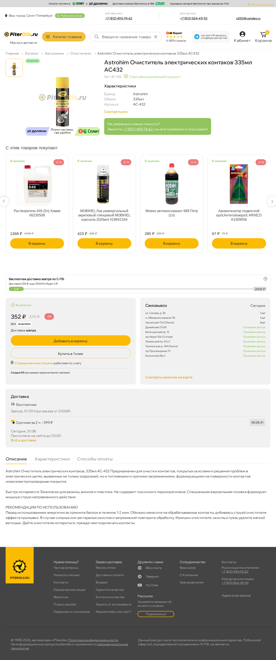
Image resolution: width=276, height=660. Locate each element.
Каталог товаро (67, 37)
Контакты (61, 582)
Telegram (152, 576)
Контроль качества (110, 597)
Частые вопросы (66, 568)
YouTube (152, 585)
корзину (37, 243)
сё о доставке (23, 440)
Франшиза (188, 568)
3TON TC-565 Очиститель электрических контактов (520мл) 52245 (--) (171, 215)
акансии (61, 597)
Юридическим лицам (69, 590)
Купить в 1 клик (70, 353)
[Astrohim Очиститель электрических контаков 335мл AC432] (62, 101)
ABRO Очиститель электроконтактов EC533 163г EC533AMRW (104, 215)
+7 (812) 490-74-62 (118, 18)
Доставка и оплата (110, 575)
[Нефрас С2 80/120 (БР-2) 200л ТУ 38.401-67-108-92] (37, 182)
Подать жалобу (65, 604)
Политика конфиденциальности (93, 640)
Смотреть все (116, 111)
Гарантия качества (110, 590)
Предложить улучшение (72, 612)
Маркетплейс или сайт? (113, 612)
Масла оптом (105, 568)
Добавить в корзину (71, 341)
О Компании (189, 575)
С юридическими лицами (34, 363)
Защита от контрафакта (114, 604)
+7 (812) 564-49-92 (194, 18)
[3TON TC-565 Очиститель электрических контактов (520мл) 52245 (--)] (171, 182)
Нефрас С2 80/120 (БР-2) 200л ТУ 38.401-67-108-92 (37, 213)
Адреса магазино (236, 595)
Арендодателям (191, 582)
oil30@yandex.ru (248, 18)
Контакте (154, 568)
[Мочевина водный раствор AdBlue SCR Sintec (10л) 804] (239, 182)
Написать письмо (67, 575)
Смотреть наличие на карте (169, 377)
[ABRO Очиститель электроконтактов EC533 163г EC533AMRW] (104, 182)
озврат (102, 582)
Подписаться (156, 614)
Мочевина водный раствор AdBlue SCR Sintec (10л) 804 (239, 213)
